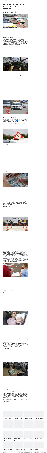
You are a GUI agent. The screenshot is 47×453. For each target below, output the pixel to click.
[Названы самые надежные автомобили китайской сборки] (28, 446)
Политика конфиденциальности (43, 452)
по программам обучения (16, 120)
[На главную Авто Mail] (2, 1)
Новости (12, 2)
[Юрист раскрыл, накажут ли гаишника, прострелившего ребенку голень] (28, 436)
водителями (14, 201)
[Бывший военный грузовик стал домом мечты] (39, 446)
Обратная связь (31, 452)
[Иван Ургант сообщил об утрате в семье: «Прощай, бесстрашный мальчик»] (28, 415)
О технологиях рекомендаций (36, 452)
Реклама (6, 452)
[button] (15, 21)
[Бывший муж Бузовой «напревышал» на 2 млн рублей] (18, 436)
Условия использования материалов (26, 452)
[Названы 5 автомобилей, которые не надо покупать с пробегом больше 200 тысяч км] (39, 426)
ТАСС (10, 2)
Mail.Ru (1, 452)
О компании (3, 452)
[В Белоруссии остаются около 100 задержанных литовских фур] (39, 415)
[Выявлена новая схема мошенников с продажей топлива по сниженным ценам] (18, 446)
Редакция (22, 452)
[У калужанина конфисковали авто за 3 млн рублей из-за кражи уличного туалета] (8, 436)
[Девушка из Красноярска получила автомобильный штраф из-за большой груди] (8, 415)
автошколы (8, 390)
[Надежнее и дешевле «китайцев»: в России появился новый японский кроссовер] (8, 446)
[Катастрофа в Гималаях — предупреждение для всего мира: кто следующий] (18, 415)
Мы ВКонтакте (19, 452)
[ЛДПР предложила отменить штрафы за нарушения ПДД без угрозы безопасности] (28, 426)
